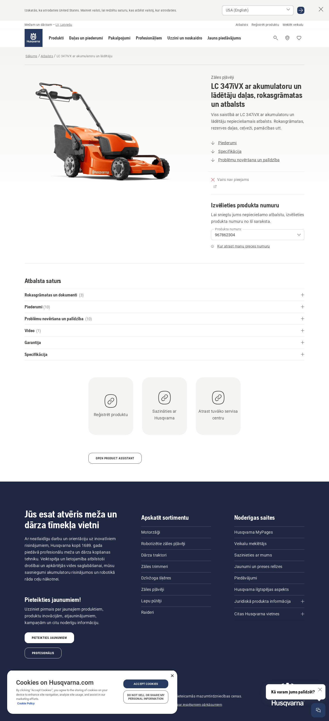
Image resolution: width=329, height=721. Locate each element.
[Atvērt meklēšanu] (275, 38)
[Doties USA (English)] (300, 10)
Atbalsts (242, 24)
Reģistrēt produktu (265, 24)
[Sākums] (34, 38)
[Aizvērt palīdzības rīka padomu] (320, 689)
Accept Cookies (146, 684)
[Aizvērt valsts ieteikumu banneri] (321, 9)
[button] (56, 38)
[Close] (172, 675)
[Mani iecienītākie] (299, 38)
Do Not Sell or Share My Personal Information (145, 696)
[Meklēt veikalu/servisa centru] (287, 38)
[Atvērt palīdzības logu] (318, 710)
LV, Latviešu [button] (64, 24)
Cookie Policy (26, 703)
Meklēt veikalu (293, 24)
